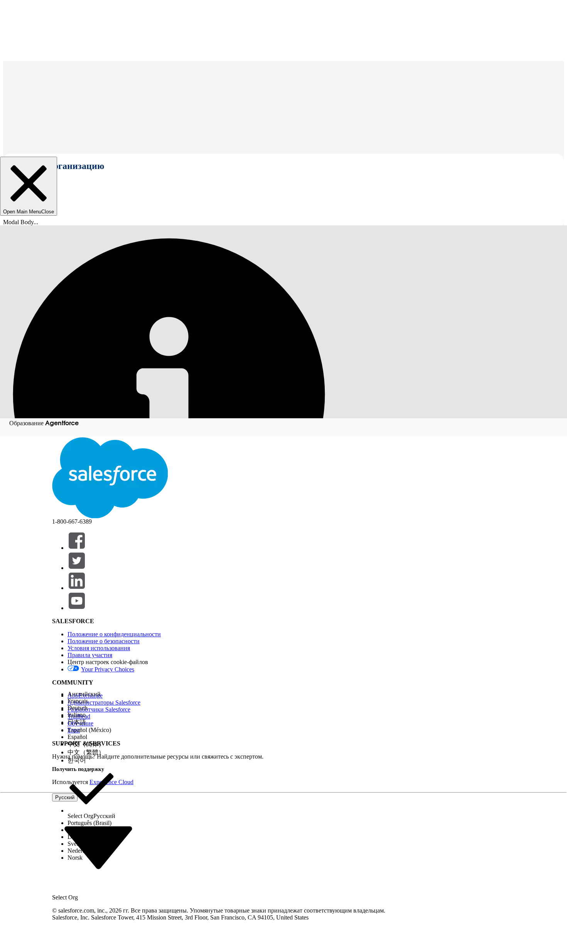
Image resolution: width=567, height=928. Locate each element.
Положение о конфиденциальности (114, 634)
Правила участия (90, 655)
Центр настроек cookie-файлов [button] (108, 662)
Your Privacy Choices (107, 669)
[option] (91, 694)
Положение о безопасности (104, 641)
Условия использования (99, 648)
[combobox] (98, 847)
